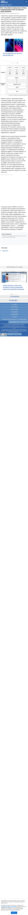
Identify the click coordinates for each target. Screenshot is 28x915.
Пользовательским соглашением (9, 906)
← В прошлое (14, 296)
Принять (14, 912)
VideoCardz (5, 250)
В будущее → (14, 300)
